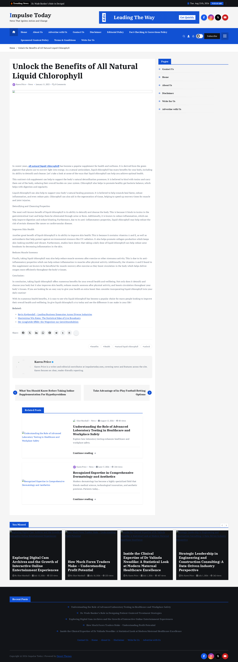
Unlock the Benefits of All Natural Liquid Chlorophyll (44, 48)
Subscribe (212, 36)
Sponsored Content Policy (34, 40)
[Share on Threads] (69, 332)
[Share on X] (29, 332)
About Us (38, 32)
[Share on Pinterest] (49, 332)
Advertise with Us (57, 32)
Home (24, 32)
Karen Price (21, 84)
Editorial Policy (115, 32)
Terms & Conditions (65, 40)
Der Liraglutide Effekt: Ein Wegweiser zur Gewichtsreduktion (48, 321)
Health (107, 346)
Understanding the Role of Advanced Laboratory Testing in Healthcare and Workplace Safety (121, 606)
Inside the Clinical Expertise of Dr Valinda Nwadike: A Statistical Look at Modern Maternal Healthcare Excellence (121, 631)
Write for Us (87, 40)
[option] (36, 555)
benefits (94, 346)
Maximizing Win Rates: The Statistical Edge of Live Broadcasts (49, 318)
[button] (222, 525)
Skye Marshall (83, 420)
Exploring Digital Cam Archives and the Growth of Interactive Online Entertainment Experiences (121, 619)
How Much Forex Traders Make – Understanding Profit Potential (120, 625)
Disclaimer (96, 32)
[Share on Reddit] (56, 332)
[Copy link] (76, 332)
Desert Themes (64, 656)
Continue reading (83, 453)
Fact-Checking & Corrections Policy (148, 32)
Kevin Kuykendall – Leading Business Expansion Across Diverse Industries (55, 314)
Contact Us (78, 32)
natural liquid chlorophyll (127, 346)
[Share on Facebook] (23, 332)
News (30, 84)
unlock (147, 346)
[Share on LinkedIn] (36, 332)
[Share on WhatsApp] (43, 332)
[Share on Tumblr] (62, 332)
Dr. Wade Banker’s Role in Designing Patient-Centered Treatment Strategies (121, 613)
